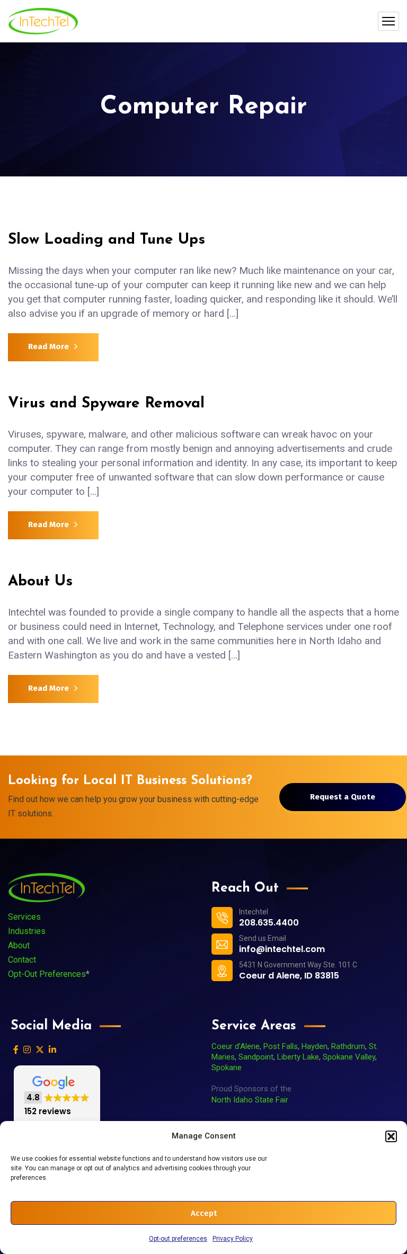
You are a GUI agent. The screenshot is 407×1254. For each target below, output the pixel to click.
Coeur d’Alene (235, 1046)
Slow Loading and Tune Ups (106, 240)
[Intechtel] (43, 21)
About (19, 945)
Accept (204, 1213)
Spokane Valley (349, 1057)
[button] (391, 1136)
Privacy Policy (233, 1238)
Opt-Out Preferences (47, 974)
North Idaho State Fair (249, 1100)
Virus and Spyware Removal (106, 403)
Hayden (315, 1046)
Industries (27, 931)
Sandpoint (255, 1057)
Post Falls (280, 1046)
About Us (40, 581)
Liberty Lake (298, 1057)
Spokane (226, 1067)
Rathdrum (348, 1046)
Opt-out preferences (178, 1238)
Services (24, 917)
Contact (22, 960)
